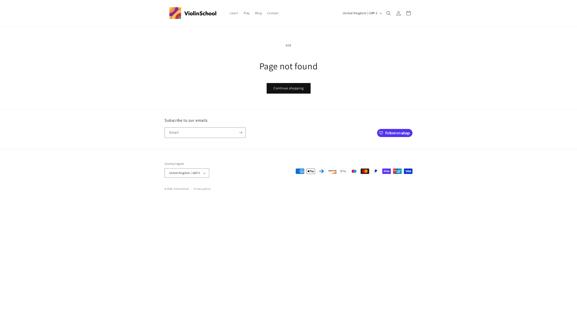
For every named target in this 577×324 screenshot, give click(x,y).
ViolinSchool (181, 188)
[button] (389, 13)
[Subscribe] (240, 132)
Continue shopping (288, 88)
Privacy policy (202, 188)
